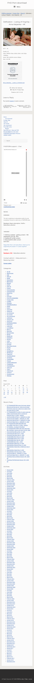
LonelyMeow (10, 328)
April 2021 (9, 575)
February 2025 (10, 499)
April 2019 (9, 615)
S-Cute (8, 349)
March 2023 (10, 537)
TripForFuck (10, 371)
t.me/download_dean (9, 207)
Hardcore (20, 88)
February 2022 (10, 559)
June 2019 (9, 612)
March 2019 (10, 617)
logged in (12, 101)
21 (11, 392)
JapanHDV (9, 309)
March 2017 (10, 656)
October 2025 (10, 486)
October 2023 (10, 526)
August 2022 (10, 549)
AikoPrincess (10, 273)
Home (5, 117)
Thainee (9, 361)
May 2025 (9, 494)
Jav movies (6, 123)
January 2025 (10, 501)
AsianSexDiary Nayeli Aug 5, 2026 (15, 450)
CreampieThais (11, 291)
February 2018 (10, 638)
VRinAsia (9, 376)
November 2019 (11, 603)
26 (4, 394)
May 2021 (9, 574)
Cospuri (9, 288)
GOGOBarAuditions (12, 304)
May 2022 (9, 554)
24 (23, 392)
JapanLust (9, 311)
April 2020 (9, 595)
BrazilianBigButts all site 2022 (11, 132)
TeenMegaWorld (11, 356)
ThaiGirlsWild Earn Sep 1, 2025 (15, 442)
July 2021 (9, 570)
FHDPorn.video (20, 679)
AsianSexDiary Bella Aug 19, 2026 (15, 443)
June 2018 (9, 632)
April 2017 (9, 655)
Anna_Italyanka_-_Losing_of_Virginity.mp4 (14, 82)
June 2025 (9, 493)
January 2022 (10, 561)
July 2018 (9, 630)
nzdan (8, 341)
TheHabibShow (11, 366)
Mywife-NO (9, 336)
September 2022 (11, 547)
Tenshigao (9, 357)
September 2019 (11, 607)
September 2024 (11, 508)
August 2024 (10, 509)
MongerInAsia (10, 333)
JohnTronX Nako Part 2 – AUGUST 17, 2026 (18, 455)
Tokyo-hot (9, 367)
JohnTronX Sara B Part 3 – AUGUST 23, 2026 (18, 420)
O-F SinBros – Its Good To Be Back (16, 427)
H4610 (8, 308)
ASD (8, 275)
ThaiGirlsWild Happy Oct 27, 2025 (15, 438)
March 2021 (10, 577)
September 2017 (11, 646)
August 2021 (10, 569)
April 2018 (9, 635)
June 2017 (9, 651)
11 (27, 389)
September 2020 (11, 587)
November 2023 (11, 524)
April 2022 (9, 556)
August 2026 (10, 470)
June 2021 (9, 572)
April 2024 (9, 516)
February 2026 (10, 480)
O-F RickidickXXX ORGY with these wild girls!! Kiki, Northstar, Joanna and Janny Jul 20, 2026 (18, 429)
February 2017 (10, 658)
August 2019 (10, 608)
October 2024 (10, 506)
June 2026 (9, 473)
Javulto (30, 679)
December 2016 (11, 661)
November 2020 (11, 584)
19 (4, 392)
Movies (7, 128)
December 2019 (11, 602)
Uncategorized (10, 374)
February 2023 (10, 539)
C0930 (8, 285)
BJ (16, 88)
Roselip (9, 347)
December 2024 (11, 503)
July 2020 (9, 590)
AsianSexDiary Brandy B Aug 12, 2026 (16, 445)
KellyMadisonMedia (12, 323)
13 (8, 390)
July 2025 (9, 491)
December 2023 (11, 523)
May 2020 (9, 594)
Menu (18, 7)
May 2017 (9, 653)
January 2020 (10, 600)
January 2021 (10, 580)
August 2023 (10, 529)
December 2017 (11, 641)
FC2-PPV (9, 296)
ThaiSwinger (10, 364)
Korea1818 (9, 324)
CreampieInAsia (11, 290)
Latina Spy (9, 326)
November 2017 (11, 643)
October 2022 (10, 546)
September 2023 (11, 527)
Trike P (8, 369)
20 (8, 392)
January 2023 (10, 541)
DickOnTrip (9, 293)
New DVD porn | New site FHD (11, 130)
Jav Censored (8, 118)
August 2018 (10, 628)
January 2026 (10, 481)
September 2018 (11, 627)
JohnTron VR (10, 319)
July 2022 (9, 551)
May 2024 (9, 514)
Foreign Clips (16, 13)
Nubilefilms (9, 338)
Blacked (9, 283)
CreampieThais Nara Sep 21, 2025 (15, 435)
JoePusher (9, 318)
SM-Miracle (10, 352)
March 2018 (10, 637)
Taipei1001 (9, 354)
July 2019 (9, 610)
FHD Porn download (17, 3)
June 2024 (9, 513)
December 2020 (11, 582)
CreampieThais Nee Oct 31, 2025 (15, 433)
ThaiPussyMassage (12, 362)
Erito (8, 295)
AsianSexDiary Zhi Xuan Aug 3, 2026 (16, 451)
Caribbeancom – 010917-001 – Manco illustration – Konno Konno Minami (24, 106)
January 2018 (10, 640)
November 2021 (11, 564)
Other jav (9, 342)
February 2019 (10, 618)
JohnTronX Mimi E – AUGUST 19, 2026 (17, 453)
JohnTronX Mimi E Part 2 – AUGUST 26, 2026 (18, 417)
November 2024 (11, 504)
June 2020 (9, 592)
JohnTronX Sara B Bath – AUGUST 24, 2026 (18, 418)
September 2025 (11, 488)
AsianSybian (10, 280)
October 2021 (10, 565)
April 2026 (9, 476)
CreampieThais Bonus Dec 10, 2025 (16, 432)
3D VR (8, 271)
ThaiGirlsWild (10, 359)
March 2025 (10, 498)
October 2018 (10, 625)
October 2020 (10, 585)
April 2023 (9, 536)
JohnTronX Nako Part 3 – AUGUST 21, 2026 (18, 422)
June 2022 (9, 552)
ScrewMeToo (10, 351)
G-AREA (9, 301)
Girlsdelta (9, 303)
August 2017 (10, 648)
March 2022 (10, 557)
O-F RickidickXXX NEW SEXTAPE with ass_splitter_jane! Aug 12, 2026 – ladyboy (17, 424)
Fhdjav (26, 679)
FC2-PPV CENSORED (12, 298)
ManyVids (9, 331)
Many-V (9, 329)
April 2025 (9, 496)
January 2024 (10, 521)
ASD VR (9, 276)
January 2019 (10, 620)
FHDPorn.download (6, 13)
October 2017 (10, 645)
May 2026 (9, 475)
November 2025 (11, 484)
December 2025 (11, 483)
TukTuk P (9, 372)
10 (23, 389)
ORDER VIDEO (7, 135)
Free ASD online (8, 127)
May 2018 (9, 633)
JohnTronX (9, 321)
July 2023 (9, 531)
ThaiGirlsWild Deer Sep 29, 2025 (15, 440)
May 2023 (9, 534)
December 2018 (11, 622)
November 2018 (11, 623)
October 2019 (10, 605)
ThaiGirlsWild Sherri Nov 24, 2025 (15, 437)
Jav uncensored (8, 125)
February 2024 (10, 519)
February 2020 (10, 599)
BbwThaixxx (10, 281)
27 (8, 394)
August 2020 (10, 589)
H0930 (8, 306)
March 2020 (10, 597)
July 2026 (9, 471)
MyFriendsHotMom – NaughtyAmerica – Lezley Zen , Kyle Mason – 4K (10, 106)
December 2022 (11, 542)
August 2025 (10, 489)
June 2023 (9, 532)
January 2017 (10, 660)
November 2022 (11, 544)
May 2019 (9, 613)
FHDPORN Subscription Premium (12, 133)
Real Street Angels (11, 346)
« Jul (5, 397)
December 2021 (11, 562)
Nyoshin (9, 339)
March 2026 (10, 478)
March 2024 (10, 518)
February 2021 (10, 579)
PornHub (9, 344)
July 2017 (9, 650)
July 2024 (9, 511)
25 (27, 392)
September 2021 (11, 567)
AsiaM (8, 278)
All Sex (13, 88)
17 (23, 390)
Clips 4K (23, 13)
